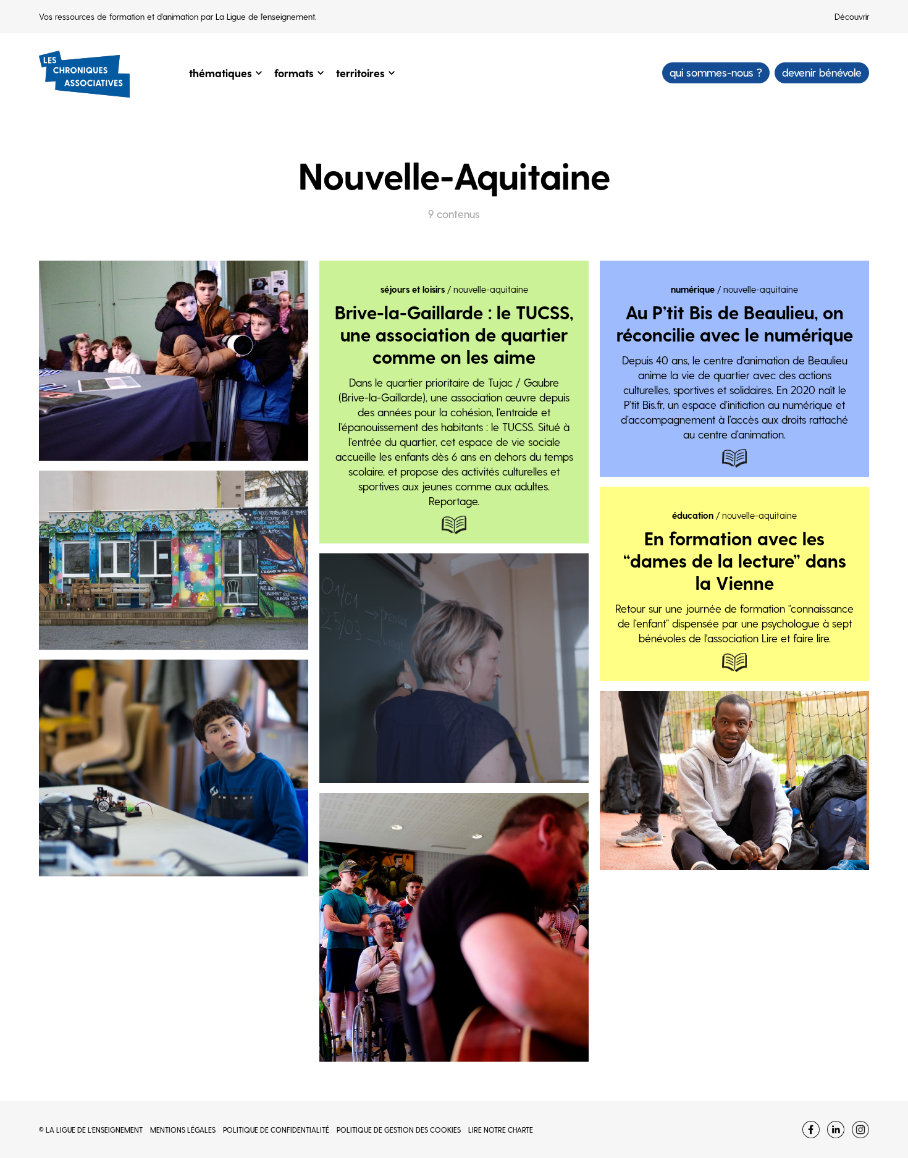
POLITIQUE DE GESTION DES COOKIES (399, 1129)
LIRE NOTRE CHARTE (500, 1129)
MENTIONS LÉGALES (183, 1129)
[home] (84, 73)
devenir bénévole (822, 71)
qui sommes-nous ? (716, 71)
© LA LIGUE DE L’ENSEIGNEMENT (91, 1129)
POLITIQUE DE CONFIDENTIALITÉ (276, 1129)
